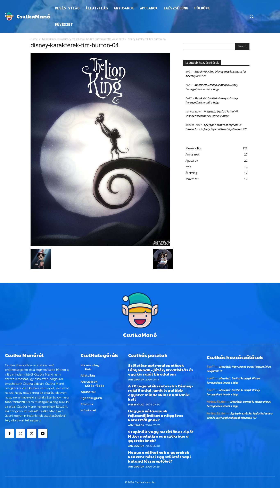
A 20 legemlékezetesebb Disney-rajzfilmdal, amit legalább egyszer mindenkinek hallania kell (160, 392)
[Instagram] (20, 433)
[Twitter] (31, 433)
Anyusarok (136, 379)
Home (34, 39)
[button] (251, 16)
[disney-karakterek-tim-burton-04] (100, 244)
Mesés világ (136, 404)
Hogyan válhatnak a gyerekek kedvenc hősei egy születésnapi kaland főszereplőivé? (159, 457)
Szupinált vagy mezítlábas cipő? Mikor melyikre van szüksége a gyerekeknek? (161, 436)
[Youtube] (42, 433)
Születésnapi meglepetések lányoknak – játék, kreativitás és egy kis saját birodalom (160, 370)
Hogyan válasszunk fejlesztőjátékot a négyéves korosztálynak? (155, 415)
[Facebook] (9, 433)
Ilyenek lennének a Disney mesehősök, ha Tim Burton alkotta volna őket (83, 39)
